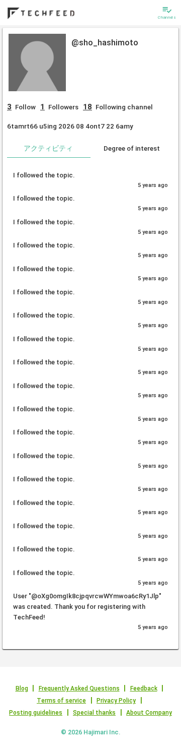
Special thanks (94, 712)
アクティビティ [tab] (48, 148)
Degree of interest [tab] (132, 148)
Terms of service (61, 700)
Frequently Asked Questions (79, 688)
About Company (149, 712)
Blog (22, 688)
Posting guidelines (35, 712)
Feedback (143, 688)
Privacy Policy (116, 700)
